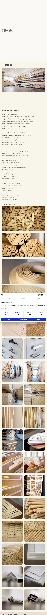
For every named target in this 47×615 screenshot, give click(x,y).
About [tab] (39, 298)
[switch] (17, 314)
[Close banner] (45, 294)
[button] (44, 30)
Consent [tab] (8, 298)
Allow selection (23, 319)
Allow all (38, 319)
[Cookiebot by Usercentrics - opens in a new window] (38, 295)
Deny (9, 319)
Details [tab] (23, 298)
